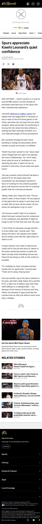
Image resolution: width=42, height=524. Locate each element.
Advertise (4, 502)
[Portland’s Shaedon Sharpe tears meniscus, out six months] (7, 395)
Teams (31, 33)
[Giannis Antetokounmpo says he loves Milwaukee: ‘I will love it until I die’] (7, 405)
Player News (23, 33)
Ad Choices (24, 503)
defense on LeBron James (21, 114)
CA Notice (21, 505)
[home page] (9, 4)
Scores (14, 33)
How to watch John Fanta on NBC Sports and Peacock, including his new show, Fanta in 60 (26, 375)
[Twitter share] (8, 64)
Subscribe (6, 446)
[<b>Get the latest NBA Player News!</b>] (21, 329)
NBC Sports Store (7, 503)
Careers (11, 502)
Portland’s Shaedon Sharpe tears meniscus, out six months (27, 394)
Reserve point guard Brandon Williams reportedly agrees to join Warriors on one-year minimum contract (26, 385)
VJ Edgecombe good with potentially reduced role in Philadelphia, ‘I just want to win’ (27, 414)
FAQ (28, 502)
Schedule (6, 33)
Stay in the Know (7, 438)
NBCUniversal (14, 508)
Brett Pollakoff (8, 57)
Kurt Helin (17, 368)
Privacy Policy (33, 503)
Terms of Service (30, 505)
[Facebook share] (3, 64)
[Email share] (13, 64)
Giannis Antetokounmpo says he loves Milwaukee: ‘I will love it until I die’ (26, 404)
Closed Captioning (19, 502)
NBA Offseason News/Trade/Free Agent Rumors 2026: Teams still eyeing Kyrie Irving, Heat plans (26, 365)
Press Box (17, 503)
